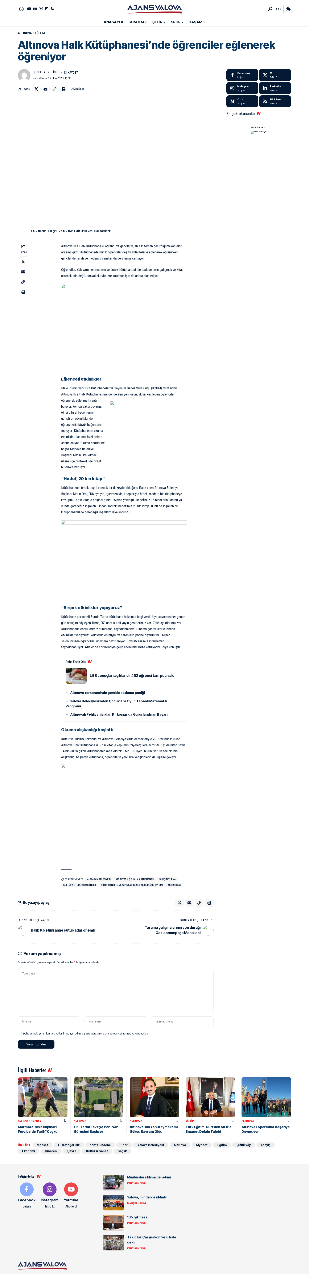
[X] (275, 75)
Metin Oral (174, 885)
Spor (124, 1145)
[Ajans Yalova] (154, 9)
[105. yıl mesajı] (113, 1222)
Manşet (37, 1120)
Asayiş (265, 1145)
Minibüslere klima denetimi (149, 1177)
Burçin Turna (167, 879)
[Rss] (52, 9)
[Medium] (242, 101)
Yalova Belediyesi (150, 1145)
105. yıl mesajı (138, 1217)
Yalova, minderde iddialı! (147, 1197)
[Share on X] (36, 89)
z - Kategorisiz (69, 1145)
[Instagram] (242, 88)
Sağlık (122, 1151)
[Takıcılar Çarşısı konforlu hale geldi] (113, 1242)
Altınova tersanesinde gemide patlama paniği (107, 693)
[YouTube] (29, 9)
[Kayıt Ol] (21, 9)
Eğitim (40, 33)
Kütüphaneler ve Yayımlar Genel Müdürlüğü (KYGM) (132, 885)
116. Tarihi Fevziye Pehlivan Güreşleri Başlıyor (96, 1129)
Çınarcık (51, 1151)
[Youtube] (71, 1195)
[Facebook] (242, 75)
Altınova (25, 33)
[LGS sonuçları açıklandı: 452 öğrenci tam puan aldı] (76, 676)
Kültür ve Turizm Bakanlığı (79, 885)
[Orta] (41, 9)
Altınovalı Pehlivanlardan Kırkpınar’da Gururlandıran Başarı (119, 714)
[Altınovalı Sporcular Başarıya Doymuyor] (266, 1097)
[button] (270, 9)
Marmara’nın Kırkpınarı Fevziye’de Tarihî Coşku (37, 1129)
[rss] (275, 101)
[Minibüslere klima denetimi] (113, 1182)
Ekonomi (28, 1151)
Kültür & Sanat (97, 1151)
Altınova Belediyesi (99, 879)
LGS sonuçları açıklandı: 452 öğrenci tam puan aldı (132, 676)
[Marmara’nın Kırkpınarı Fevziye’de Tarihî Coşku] (42, 1097)
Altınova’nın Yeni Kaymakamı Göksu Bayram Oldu (154, 1129)
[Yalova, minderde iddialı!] (113, 1202)
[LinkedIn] (275, 88)
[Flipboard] (47, 9)
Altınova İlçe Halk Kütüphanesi (135, 879)
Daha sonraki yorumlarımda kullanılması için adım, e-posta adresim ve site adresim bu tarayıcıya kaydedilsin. (86, 1033)
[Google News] (35, 9)
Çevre (71, 1151)
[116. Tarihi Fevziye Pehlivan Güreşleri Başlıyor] (98, 1097)
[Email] (45, 89)
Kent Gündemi (100, 1145)
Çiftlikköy (243, 1145)
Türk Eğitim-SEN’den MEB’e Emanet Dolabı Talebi (208, 1129)
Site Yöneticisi (48, 72)
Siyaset (201, 1145)
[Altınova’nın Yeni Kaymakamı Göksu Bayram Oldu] (154, 1097)
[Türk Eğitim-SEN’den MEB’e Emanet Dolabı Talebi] (210, 1097)
